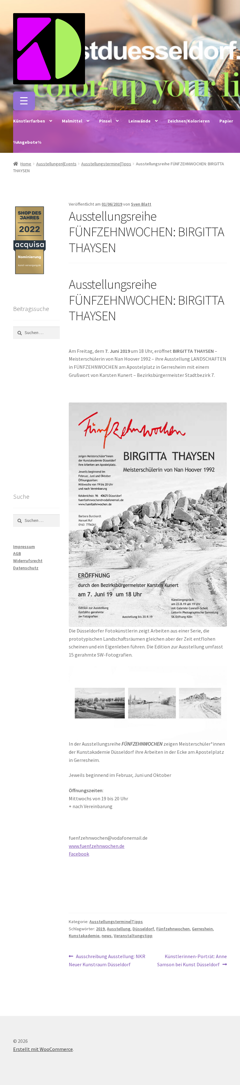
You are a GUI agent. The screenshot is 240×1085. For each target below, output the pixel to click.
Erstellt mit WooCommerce (43, 1049)
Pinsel (105, 121)
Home (25, 164)
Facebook (79, 854)
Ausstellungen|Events (56, 164)
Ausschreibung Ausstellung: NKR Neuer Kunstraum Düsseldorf (107, 960)
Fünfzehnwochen (173, 929)
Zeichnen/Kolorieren (189, 121)
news (107, 935)
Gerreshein (202, 929)
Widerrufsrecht (27, 560)
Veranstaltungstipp (133, 935)
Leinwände (139, 121)
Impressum (24, 546)
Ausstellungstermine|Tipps (106, 164)
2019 (100, 929)
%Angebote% (27, 142)
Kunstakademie (84, 935)
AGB (17, 553)
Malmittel (72, 121)
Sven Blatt (141, 204)
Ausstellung (118, 929)
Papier (226, 121)
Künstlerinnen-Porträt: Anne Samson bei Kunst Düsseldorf (192, 960)
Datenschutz (25, 568)
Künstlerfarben (29, 121)
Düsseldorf (143, 929)
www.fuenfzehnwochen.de (96, 846)
